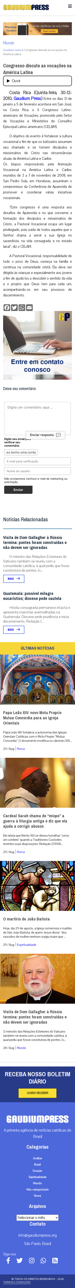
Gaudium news (12, 50)
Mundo (8, 43)
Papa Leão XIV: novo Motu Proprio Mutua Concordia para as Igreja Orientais (32, 718)
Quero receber (37, 1093)
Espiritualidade (26, 945)
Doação (37, 1171)
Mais (11, 578)
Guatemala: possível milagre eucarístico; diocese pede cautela (32, 596)
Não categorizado (37, 1189)
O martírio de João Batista (26, 919)
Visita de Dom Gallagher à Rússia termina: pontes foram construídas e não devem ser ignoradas (35, 542)
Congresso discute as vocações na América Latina (37, 69)
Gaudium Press (27, 98)
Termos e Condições (16, 1282)
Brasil (37, 1165)
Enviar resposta (42, 435)
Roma (21, 749)
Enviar (18, 490)
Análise (37, 1158)
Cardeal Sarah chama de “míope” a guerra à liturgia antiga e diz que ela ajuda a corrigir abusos (35, 821)
